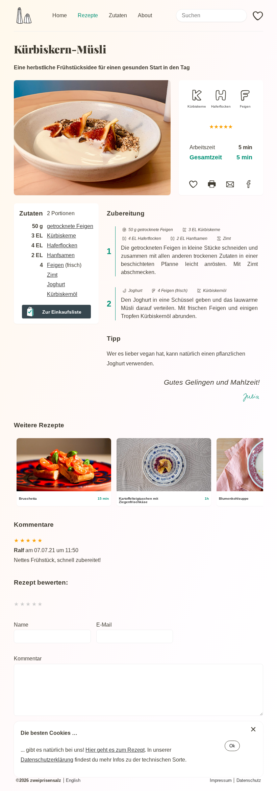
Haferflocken (221, 106)
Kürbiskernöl (62, 294)
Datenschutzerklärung (47, 760)
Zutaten (118, 15)
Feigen (245, 106)
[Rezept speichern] (193, 184)
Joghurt (56, 284)
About (145, 15)
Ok (232, 745)
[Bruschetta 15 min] (64, 489)
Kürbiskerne (196, 106)
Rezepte (88, 15)
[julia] (251, 397)
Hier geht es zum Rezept (115, 750)
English (73, 780)
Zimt (52, 275)
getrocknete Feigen (70, 226)
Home (59, 15)
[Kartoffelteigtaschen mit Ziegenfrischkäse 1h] (164, 489)
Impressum (221, 780)
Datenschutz (248, 780)
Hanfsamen (61, 255)
